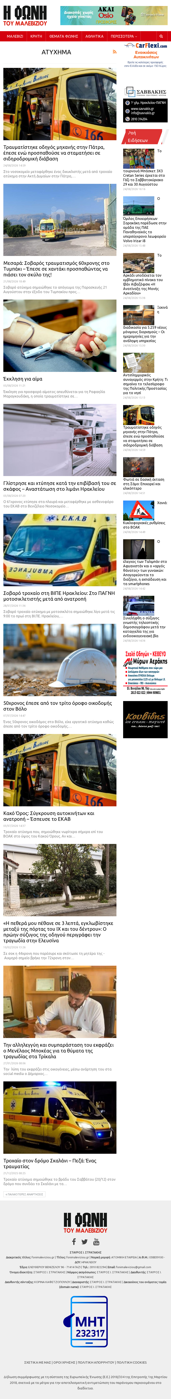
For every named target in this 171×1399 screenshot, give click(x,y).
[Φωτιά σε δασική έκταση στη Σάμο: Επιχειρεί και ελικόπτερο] (138, 467)
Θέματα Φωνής (63, 36)
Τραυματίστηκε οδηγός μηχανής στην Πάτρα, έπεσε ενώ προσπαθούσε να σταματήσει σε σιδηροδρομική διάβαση (54, 152)
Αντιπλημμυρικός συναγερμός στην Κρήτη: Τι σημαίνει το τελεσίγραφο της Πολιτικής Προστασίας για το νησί (145, 384)
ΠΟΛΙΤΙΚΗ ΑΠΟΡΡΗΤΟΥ (96, 1362)
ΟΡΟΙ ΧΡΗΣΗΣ (64, 1362)
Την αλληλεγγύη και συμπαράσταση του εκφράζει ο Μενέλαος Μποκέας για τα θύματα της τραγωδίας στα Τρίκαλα (58, 1050)
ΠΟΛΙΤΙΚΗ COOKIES (132, 1362)
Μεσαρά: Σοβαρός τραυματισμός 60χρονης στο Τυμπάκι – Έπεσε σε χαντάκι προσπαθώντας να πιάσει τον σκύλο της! (56, 268)
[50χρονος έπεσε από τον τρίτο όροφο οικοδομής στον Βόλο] (59, 660)
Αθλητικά (95, 36)
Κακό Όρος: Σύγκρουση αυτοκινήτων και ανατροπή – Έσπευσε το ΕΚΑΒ (48, 816)
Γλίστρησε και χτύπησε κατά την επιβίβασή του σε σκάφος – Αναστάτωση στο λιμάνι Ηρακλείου (59, 486)
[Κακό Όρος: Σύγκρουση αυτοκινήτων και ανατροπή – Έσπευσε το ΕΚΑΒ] (59, 770)
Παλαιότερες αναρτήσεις (25, 1194)
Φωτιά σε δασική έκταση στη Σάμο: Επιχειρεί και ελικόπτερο (143, 483)
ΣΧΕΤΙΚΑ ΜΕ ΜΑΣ (37, 1362)
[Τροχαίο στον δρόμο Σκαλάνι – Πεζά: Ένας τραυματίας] (59, 1117)
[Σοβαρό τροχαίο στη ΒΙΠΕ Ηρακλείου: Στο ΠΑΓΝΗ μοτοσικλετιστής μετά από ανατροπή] (59, 550)
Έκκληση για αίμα (22, 378)
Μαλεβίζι (15, 36)
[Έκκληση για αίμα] (59, 336)
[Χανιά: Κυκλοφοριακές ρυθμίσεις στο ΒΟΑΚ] (138, 511)
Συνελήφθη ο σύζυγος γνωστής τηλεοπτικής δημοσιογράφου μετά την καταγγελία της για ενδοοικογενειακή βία (144, 627)
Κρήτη (36, 36)
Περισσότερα (122, 36)
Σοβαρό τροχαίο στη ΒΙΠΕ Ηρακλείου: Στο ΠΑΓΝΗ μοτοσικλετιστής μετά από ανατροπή (59, 596)
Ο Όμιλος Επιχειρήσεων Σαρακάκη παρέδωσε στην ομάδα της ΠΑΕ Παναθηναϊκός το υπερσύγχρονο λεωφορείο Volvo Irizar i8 (145, 220)
